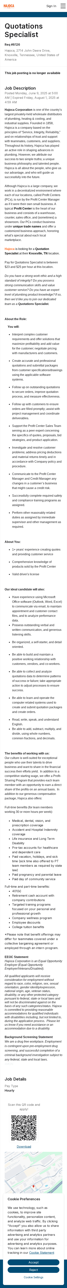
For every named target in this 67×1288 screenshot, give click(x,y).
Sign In (51, 6)
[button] (33, 1188)
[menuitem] (9, 6)
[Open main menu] (63, 6)
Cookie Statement (41, 1253)
